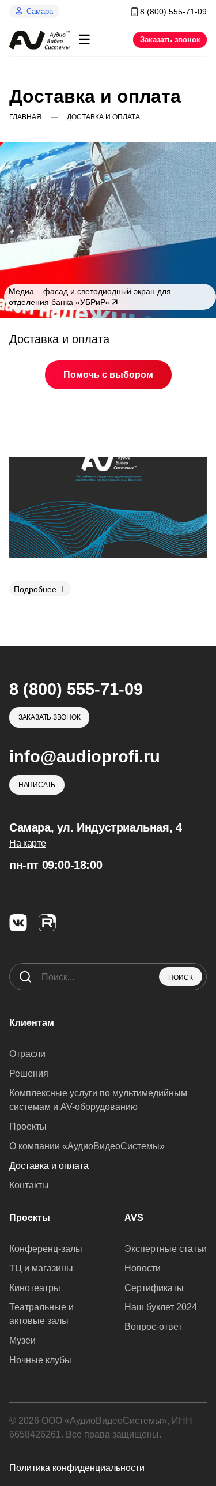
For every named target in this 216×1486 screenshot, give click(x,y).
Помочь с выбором (108, 374)
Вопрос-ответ (153, 1326)
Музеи (22, 1340)
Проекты (28, 1126)
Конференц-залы (45, 1249)
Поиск (180, 977)
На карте (27, 843)
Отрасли (27, 1054)
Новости (142, 1268)
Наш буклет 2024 (160, 1307)
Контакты (29, 1185)
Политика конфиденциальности (77, 1468)
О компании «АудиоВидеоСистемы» (87, 1146)
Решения (28, 1073)
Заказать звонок (170, 39)
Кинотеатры (34, 1288)
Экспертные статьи (165, 1249)
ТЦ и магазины (41, 1268)
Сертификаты (154, 1288)
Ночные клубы (40, 1360)
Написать (36, 785)
